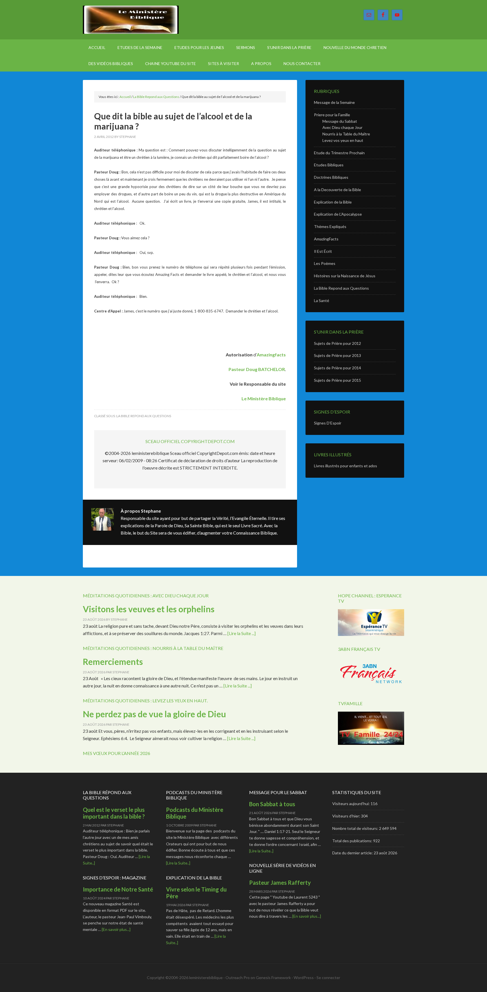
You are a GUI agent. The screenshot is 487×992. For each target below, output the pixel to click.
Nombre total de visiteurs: (355, 828)
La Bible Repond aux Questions (143, 416)
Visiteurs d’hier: (346, 816)
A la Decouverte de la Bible (337, 189)
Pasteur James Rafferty (280, 882)
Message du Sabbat (339, 121)
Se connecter (328, 977)
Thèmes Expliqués (330, 226)
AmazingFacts (326, 238)
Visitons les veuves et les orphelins (148, 609)
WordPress (304, 977)
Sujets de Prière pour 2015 (337, 380)
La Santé (321, 300)
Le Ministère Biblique (131, 20)
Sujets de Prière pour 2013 (337, 355)
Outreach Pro (237, 977)
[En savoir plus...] (116, 929)
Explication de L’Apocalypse (338, 214)
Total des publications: (352, 840)
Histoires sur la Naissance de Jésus (344, 275)
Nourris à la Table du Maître (346, 133)
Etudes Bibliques (329, 164)
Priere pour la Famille (332, 114)
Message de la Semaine (334, 102)
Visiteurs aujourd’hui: (351, 803)
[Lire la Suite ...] (241, 633)
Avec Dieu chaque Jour (342, 127)
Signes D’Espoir (327, 423)
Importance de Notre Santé (118, 889)
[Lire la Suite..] (178, 863)
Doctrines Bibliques (331, 177)
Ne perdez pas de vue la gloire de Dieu (154, 714)
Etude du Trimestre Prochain (339, 152)
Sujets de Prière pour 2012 (337, 343)
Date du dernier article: (353, 852)
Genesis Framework (273, 977)
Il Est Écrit (323, 251)
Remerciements (113, 661)
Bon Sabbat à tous (272, 804)
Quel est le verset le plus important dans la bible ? (114, 813)
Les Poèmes (324, 263)
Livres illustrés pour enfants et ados (345, 465)
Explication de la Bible (333, 202)
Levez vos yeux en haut (342, 140)
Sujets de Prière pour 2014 (337, 367)
